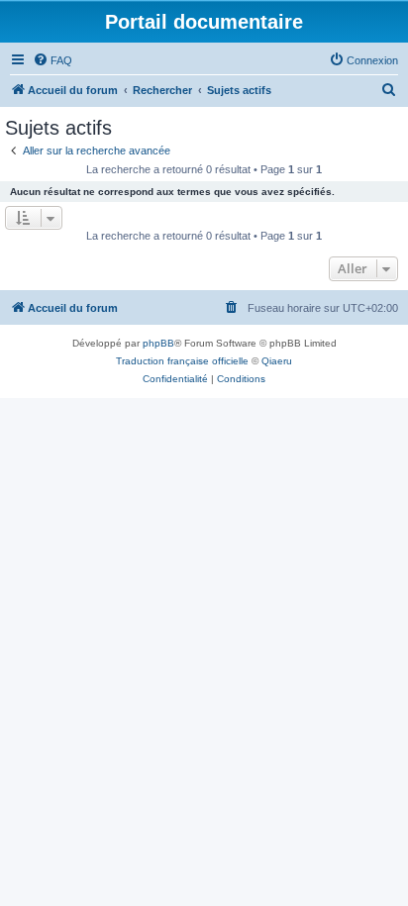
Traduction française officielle (182, 360)
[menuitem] (52, 60)
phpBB (158, 343)
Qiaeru (276, 360)
